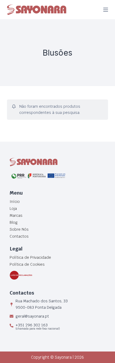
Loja (13, 208)
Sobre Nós (19, 229)
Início (15, 201)
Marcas (16, 215)
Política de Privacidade (30, 257)
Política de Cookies (27, 264)
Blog (14, 222)
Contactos (19, 236)
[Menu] (105, 9)
